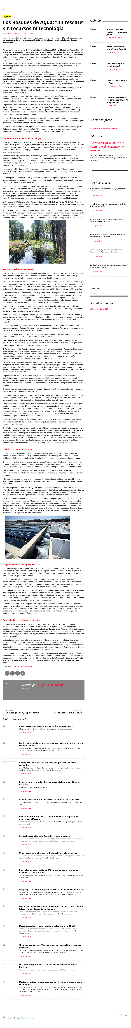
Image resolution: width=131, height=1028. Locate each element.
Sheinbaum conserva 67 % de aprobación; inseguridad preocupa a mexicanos (50, 946)
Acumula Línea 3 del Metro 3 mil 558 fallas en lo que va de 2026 (49, 799)
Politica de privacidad (27, 1018)
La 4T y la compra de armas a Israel (116, 64)
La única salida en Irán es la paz (117, 81)
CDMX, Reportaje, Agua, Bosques (22, 666)
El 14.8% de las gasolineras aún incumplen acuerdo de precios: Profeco (48, 965)
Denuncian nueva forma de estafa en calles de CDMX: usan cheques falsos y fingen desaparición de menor (51, 907)
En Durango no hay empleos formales (24, 712)
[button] (12, 9)
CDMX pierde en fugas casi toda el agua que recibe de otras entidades (47, 763)
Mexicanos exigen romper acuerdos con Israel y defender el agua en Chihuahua (50, 983)
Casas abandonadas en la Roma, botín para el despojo (44, 836)
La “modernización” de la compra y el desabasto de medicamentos (107, 146)
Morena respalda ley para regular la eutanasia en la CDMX (47, 926)
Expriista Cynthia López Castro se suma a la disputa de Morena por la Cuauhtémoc (51, 744)
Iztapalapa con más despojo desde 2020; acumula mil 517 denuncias (51, 889)
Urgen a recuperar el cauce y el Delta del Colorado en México (48, 853)
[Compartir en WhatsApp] (17, 673)
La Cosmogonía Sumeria (105, 294)
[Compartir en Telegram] (22, 673)
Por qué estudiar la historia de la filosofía (116, 47)
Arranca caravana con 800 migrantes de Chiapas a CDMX (46, 726)
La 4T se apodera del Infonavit (67, 712)
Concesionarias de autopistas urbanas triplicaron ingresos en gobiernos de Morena (48, 817)
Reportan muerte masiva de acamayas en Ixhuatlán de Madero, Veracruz (49, 783)
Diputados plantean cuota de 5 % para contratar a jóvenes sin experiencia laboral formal (49, 871)
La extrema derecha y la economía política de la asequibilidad (117, 100)
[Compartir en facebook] (7, 673)
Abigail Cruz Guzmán (12, 33)
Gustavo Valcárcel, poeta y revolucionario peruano (117, 32)
